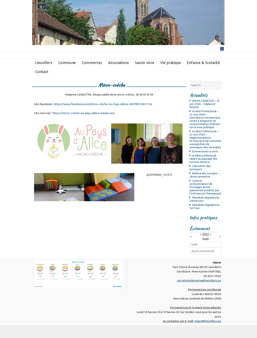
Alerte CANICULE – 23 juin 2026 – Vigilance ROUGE (204, 104)
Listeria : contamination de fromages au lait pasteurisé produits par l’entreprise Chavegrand (205, 187)
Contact (41, 71)
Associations (118, 62)
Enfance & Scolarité (203, 62)
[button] (38, 187)
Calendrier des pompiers (200, 167)
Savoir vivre (144, 62)
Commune (67, 62)
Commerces (92, 62)
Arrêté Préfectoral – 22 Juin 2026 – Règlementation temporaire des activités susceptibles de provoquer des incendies (205, 139)
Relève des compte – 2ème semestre (204, 175)
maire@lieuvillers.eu (207, 321)
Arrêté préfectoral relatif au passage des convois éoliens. (203, 158)
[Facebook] (222, 48)
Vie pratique (170, 62)
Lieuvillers (43, 62)
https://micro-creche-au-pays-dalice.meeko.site (83, 113)
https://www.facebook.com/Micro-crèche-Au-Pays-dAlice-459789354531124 (103, 104)
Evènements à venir (205, 151)
